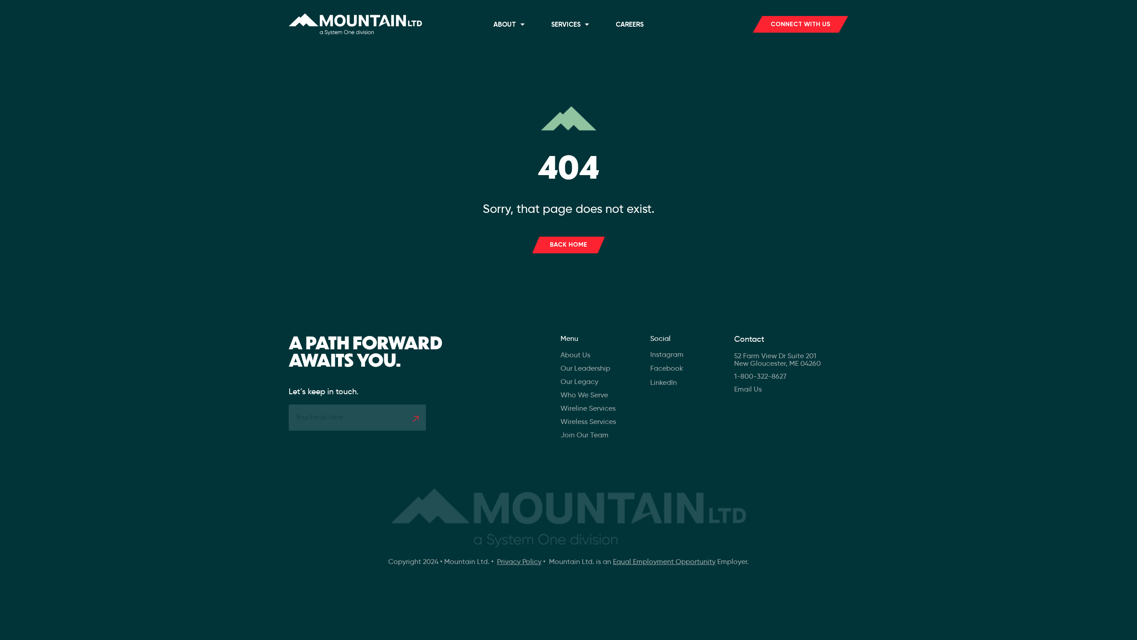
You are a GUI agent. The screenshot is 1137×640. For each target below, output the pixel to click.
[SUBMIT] (416, 419)
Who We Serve (584, 395)
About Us (575, 355)
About (504, 24)
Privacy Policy (519, 561)
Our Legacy (579, 381)
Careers (630, 24)
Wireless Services (588, 421)
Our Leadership (585, 368)
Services (565, 24)
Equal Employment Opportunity (664, 561)
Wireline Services (588, 408)
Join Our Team (584, 435)
